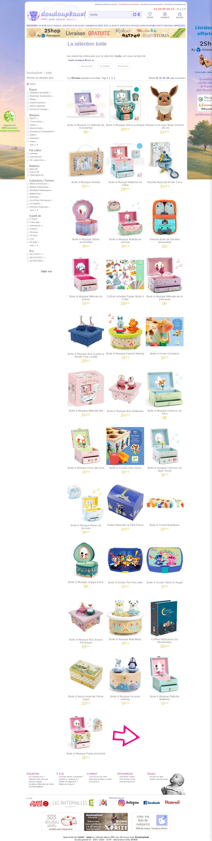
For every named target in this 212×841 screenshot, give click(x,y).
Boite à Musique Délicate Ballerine (164, 699)
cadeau (33, 153)
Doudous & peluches (40, 96)
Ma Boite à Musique (40, 190)
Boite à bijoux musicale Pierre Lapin (85, 699)
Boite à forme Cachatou (164, 354)
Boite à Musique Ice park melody (125, 699)
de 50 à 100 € (37, 260)
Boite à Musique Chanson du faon (165, 413)
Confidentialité (34, 787)
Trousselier (36, 121)
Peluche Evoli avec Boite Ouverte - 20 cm (164, 127)
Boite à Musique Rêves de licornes (86, 528)
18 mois (34, 242)
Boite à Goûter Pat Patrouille (125, 583)
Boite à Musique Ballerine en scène (125, 185)
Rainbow (34, 197)
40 (160, 78)
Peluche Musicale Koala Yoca (164, 183)
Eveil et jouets (37, 102)
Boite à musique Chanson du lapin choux (165, 470)
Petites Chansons (39, 207)
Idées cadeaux (37, 106)
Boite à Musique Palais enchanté (86, 754)
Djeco (33, 118)
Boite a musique (38, 183)
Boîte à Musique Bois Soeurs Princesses (86, 642)
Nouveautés (86, 66)
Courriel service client (98, 777)
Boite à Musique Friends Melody (125, 354)
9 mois (33, 229)
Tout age (34, 222)
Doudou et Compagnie (41, 131)
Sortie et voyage (39, 109)
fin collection (37, 160)
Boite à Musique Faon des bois (86, 469)
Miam (33, 99)
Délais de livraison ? (67, 784)
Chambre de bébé (39, 92)
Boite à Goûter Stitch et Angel (164, 583)
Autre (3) (34, 172)
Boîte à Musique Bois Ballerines (125, 412)
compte (164, 17)
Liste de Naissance (126, 782)
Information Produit (126, 777)
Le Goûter (35, 203)
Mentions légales (35, 782)
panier (179, 17)
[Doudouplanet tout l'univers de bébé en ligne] (63, 21)
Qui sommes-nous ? (37, 777)
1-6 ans (33, 219)
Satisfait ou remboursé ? (69, 779)
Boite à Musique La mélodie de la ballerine (85, 127)
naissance (35, 225)
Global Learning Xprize (159, 779)
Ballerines (35, 193)
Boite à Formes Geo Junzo (125, 469)
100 (167, 78)
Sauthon (34, 138)
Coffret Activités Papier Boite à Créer (125, 299)
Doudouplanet (34, 73)
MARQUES (179, 25)
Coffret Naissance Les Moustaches (164, 642)
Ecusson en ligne (156, 777)
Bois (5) (34, 169)
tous (172, 78)
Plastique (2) (36, 175)
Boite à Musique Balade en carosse (125, 242)
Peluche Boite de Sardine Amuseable (165, 242)
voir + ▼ (34, 145)
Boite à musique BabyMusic (125, 640)
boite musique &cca (80, 60)
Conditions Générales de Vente (41, 784)
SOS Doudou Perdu (127, 779)
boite (49, 73)
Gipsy (33, 125)
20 (157, 78)
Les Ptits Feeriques (40, 200)
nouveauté (35, 156)
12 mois (34, 235)
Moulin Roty (36, 128)
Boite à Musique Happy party (86, 583)
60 (164, 78)
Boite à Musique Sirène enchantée (86, 242)
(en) (41, 787)
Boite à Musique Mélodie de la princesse (165, 299)
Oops (32, 141)
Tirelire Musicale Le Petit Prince (125, 526)
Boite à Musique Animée (86, 183)
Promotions (123, 66)
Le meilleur (105, 66)
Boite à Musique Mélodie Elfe (86, 411)
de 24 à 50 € (37, 257)
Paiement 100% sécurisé (38, 779)
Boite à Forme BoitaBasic (165, 526)
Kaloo (33, 135)
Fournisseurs (94, 782)
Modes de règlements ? (68, 782)
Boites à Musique (39, 187)
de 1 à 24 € (37, 254)
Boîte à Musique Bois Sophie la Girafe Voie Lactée (86, 356)
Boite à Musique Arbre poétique (125, 126)
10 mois (34, 232)
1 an (32, 239)
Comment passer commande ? (71, 777)
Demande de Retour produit (100, 779)
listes (150, 17)
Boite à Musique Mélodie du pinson (85, 299)
